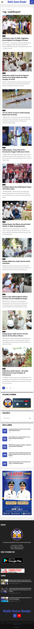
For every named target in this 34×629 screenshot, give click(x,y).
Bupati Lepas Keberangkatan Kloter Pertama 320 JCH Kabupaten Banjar (15, 297)
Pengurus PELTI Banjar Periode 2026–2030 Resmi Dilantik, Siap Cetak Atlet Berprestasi (20, 580)
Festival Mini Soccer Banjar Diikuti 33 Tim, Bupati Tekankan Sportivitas (19, 437)
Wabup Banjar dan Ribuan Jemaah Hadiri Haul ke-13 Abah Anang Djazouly (16, 225)
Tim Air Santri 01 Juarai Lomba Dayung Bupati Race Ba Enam (16, 113)
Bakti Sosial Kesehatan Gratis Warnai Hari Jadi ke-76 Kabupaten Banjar (19, 462)
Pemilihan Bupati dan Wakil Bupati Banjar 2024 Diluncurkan (16, 188)
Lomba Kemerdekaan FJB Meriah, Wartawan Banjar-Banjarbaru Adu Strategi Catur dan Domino (20, 454)
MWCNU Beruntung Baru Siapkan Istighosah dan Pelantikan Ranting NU (20, 445)
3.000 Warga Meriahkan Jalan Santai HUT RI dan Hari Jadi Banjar (20, 598)
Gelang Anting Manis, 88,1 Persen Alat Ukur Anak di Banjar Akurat (20, 429)
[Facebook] (15, 615)
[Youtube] (19, 615)
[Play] (17, 404)
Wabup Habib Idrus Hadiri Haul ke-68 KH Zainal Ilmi (16, 262)
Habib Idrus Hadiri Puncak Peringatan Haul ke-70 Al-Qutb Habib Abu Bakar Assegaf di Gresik (15, 77)
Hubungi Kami (16, 627)
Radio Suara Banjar (17, 2)
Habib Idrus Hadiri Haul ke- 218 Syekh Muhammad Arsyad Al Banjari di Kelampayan (15, 373)
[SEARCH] (30, 418)
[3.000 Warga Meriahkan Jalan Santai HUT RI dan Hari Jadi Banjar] (4, 599)
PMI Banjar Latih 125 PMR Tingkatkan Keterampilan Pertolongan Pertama (15, 39)
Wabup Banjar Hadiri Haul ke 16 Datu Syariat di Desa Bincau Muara (15, 335)
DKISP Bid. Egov (17, 624)
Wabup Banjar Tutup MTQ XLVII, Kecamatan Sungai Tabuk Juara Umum (16, 151)
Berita (4, 73)
